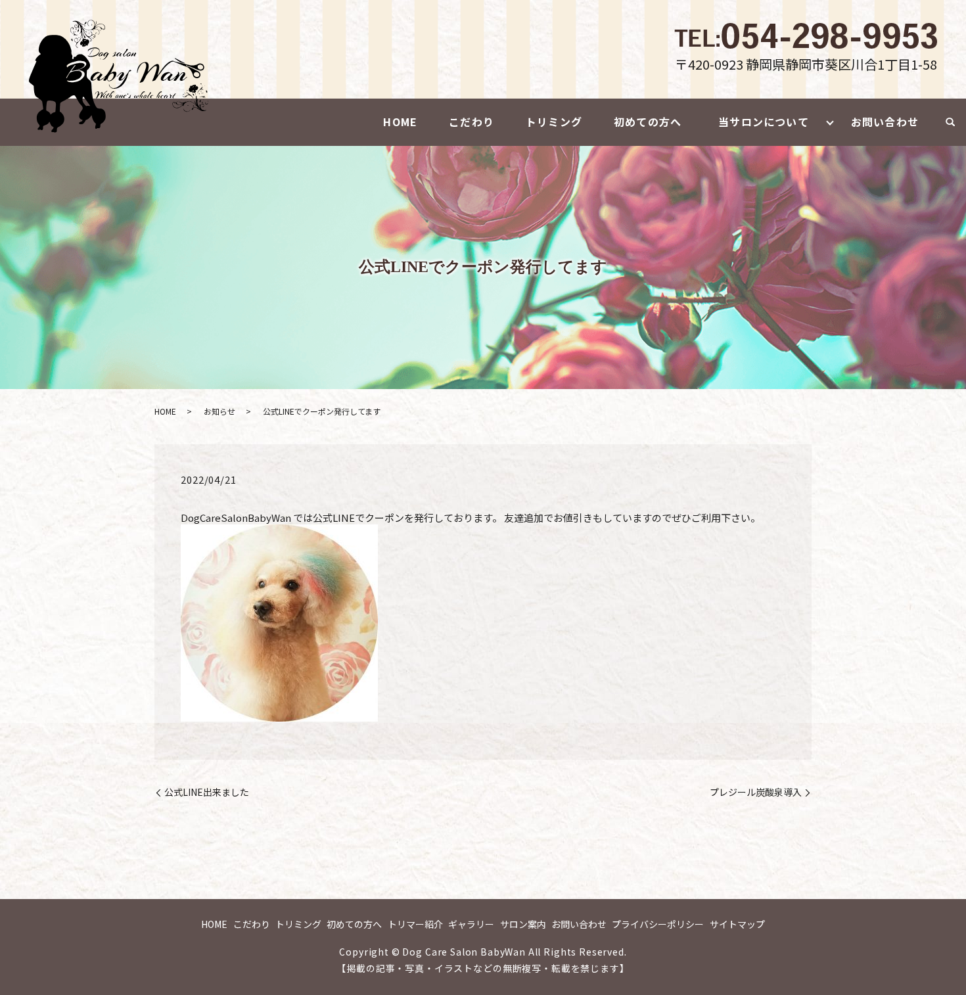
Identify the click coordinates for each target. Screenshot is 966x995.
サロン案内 (523, 924)
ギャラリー (471, 924)
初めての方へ (647, 121)
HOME (400, 121)
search (950, 122)
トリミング (554, 121)
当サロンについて (763, 121)
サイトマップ (737, 924)
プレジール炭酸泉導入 (756, 792)
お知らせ (219, 411)
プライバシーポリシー (658, 924)
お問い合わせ (885, 121)
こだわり (471, 121)
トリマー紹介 (415, 924)
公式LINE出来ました (206, 792)
